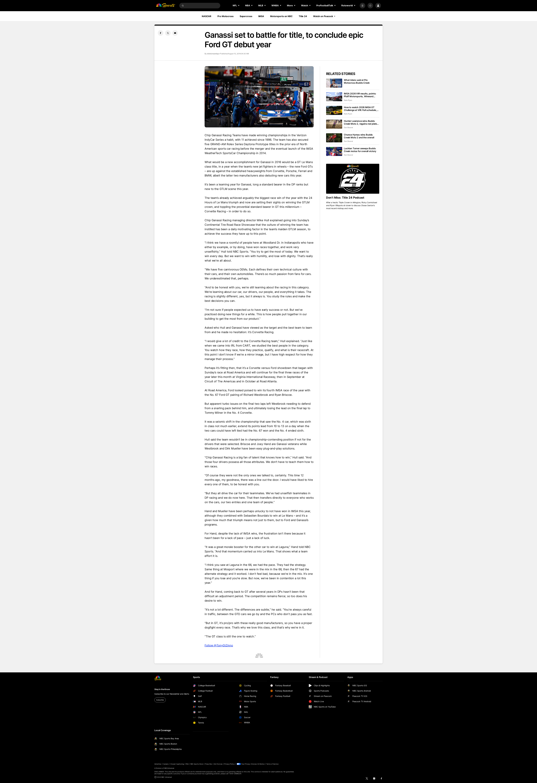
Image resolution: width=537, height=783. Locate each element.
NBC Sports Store (196, 764)
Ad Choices (218, 764)
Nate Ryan (348, 100)
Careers (166, 764)
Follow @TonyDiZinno (219, 645)
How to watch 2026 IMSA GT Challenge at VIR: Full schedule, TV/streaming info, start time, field (360, 108)
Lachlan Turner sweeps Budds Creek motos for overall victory (360, 150)
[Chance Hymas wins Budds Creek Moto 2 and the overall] (334, 137)
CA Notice (261, 764)
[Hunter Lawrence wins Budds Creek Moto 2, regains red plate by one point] (334, 124)
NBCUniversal (169, 768)
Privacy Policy (229, 764)
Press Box (208, 764)
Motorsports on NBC (281, 16)
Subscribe (160, 700)
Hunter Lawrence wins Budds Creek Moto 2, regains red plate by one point (360, 122)
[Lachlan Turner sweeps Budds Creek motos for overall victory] (334, 151)
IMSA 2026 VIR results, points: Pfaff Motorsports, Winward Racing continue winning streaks (361, 95)
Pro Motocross (225, 16)
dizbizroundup (213, 54)
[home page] (165, 5)
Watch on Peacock (323, 16)
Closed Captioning (177, 764)
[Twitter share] (168, 33)
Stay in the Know (162, 689)
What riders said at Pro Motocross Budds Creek (357, 81)
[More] (362, 5)
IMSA (261, 16)
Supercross (246, 16)
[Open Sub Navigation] (239, 5)
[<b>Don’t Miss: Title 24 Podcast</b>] (352, 179)
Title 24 (303, 16)
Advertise (157, 764)
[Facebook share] (160, 33)
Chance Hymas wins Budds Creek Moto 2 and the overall (359, 136)
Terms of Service (272, 764)
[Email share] (175, 33)
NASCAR (206, 16)
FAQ (187, 764)
